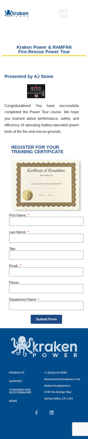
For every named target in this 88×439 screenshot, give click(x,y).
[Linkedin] (52, 413)
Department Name (23, 299)
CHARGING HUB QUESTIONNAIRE (20, 391)
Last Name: (18, 232)
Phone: (14, 282)
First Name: (18, 215)
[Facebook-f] (36, 413)
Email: (14, 265)
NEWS (13, 401)
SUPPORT (15, 381)
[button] (63, 13)
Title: (12, 249)
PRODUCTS (16, 372)
